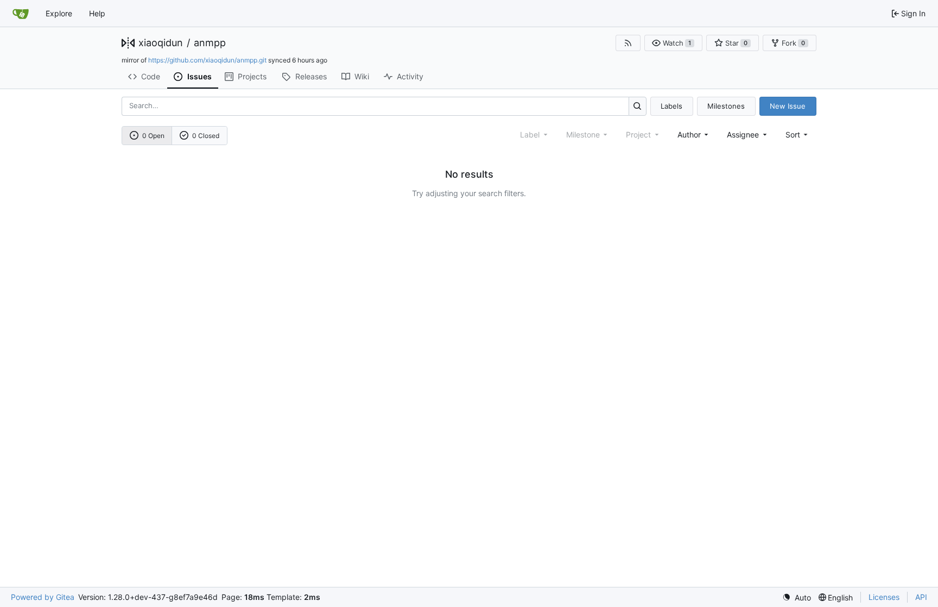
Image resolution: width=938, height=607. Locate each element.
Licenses (884, 597)
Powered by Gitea (42, 597)
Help (97, 13)
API (921, 597)
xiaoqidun (160, 42)
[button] (673, 43)
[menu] (797, 134)
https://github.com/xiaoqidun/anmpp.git (207, 60)
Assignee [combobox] (743, 134)
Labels (671, 106)
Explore (59, 13)
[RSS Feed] (628, 43)
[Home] (20, 13)
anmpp (210, 42)
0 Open (153, 136)
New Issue (788, 106)
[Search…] (638, 106)
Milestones (726, 106)
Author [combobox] (689, 134)
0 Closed (205, 136)
